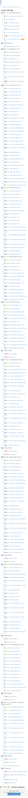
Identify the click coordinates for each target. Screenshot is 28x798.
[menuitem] (1, 3)
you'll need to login (19, 792)
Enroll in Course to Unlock (14, 794)
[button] (1, 1)
